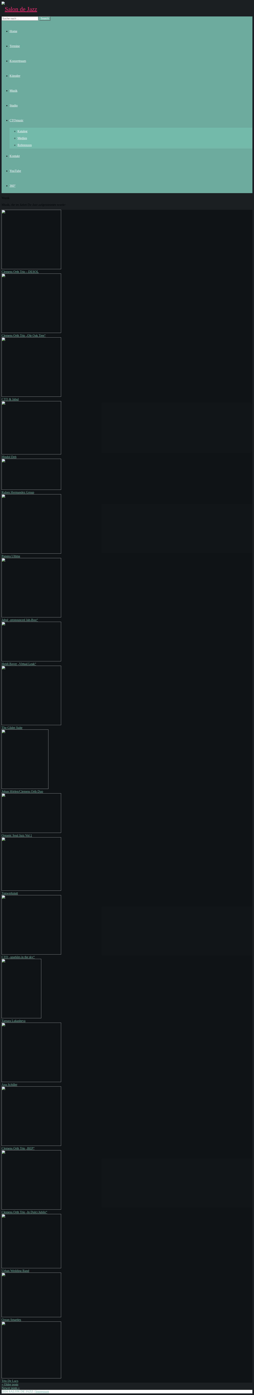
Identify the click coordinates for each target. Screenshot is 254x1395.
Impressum (42, 1391)
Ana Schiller (9, 1084)
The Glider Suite (12, 727)
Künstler (15, 75)
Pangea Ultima (11, 556)
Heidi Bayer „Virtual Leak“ (19, 664)
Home (13, 31)
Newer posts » (11, 1388)
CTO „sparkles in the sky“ (18, 957)
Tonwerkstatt (10, 893)
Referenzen (24, 145)
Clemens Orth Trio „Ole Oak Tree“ (24, 335)
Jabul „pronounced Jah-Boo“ (20, 620)
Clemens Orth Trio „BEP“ (18, 1148)
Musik (13, 90)
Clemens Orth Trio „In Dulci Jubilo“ (24, 1212)
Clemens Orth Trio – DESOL (20, 271)
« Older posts (10, 1384)
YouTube (15, 171)
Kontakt (15, 156)
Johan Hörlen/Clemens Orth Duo (22, 791)
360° (12, 185)
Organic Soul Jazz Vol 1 (17, 835)
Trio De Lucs (10, 1381)
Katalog (22, 131)
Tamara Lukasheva (13, 1020)
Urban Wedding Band (15, 1270)
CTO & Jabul (10, 399)
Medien (22, 138)
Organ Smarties (11, 1319)
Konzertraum (18, 61)
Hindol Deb (9, 457)
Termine (15, 46)
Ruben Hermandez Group (18, 492)
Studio (14, 105)
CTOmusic (16, 120)
